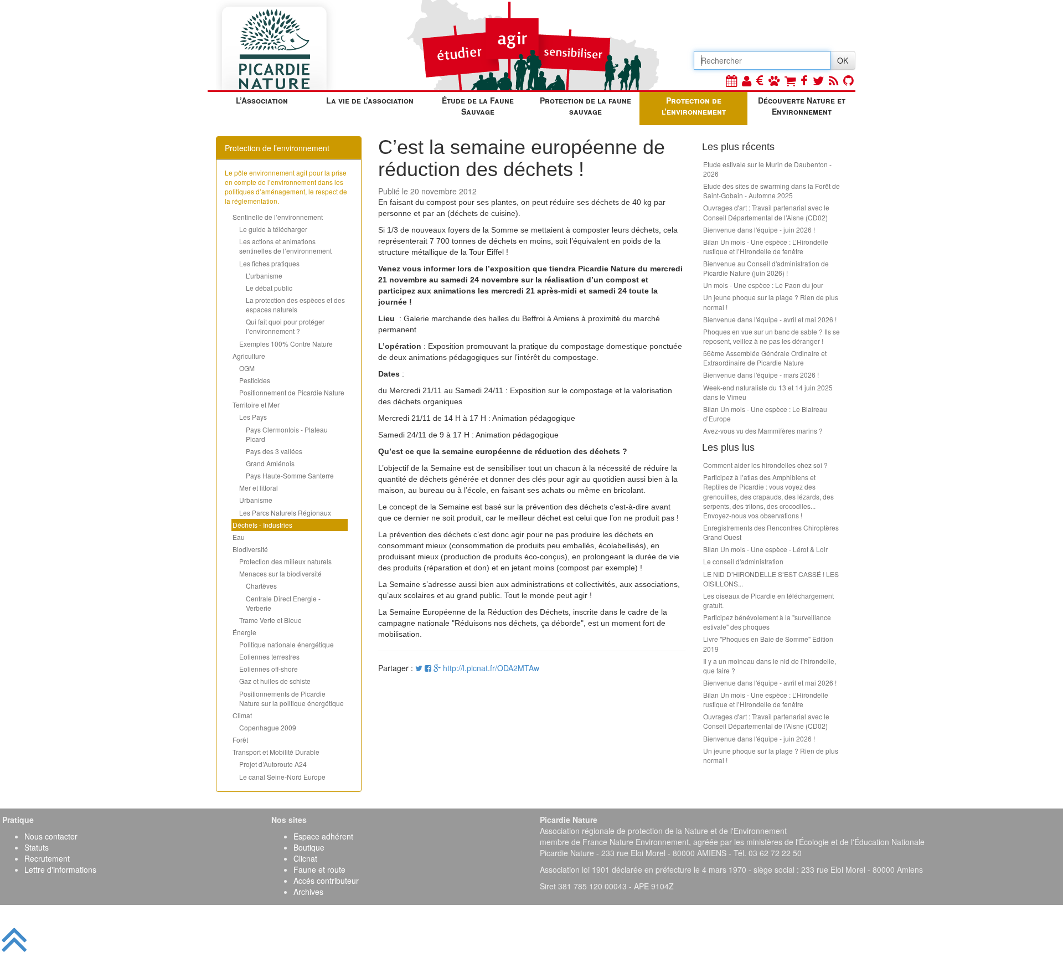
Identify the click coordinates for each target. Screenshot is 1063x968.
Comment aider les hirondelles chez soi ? (765, 465)
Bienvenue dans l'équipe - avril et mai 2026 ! (770, 319)
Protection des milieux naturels (285, 561)
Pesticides (254, 380)
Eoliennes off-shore (268, 668)
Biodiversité (250, 549)
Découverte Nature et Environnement (801, 106)
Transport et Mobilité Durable (276, 751)
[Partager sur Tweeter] (420, 667)
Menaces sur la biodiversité (280, 573)
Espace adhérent (323, 836)
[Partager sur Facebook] (428, 667)
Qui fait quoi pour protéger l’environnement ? (285, 326)
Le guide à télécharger (273, 229)
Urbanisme (255, 499)
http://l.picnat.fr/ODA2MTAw (491, 667)
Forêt (240, 739)
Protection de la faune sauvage (585, 106)
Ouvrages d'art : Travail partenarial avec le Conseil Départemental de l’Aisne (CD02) (766, 212)
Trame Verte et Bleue (270, 620)
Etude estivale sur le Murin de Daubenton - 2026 (767, 168)
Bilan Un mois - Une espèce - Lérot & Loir (765, 549)
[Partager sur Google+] (437, 667)
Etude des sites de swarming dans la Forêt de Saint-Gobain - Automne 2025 (771, 190)
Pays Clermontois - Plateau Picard (287, 434)
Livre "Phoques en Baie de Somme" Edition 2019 (768, 643)
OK (842, 60)
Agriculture (249, 356)
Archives (308, 891)
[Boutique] (790, 80)
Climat (242, 715)
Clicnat (305, 858)
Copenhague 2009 (267, 727)
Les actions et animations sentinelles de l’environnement (285, 245)
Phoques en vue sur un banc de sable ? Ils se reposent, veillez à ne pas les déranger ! (771, 336)
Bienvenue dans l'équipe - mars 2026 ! (761, 374)
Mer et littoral (258, 487)
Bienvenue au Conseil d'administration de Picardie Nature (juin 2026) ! (766, 268)
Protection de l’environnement (694, 106)
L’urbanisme (264, 275)
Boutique (308, 847)
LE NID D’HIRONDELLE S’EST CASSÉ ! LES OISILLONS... (771, 578)
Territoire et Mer (256, 404)
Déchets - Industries (262, 524)
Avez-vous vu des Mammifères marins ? (763, 430)
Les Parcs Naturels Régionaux (285, 512)
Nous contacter (51, 836)
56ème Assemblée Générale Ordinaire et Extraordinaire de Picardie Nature (765, 357)
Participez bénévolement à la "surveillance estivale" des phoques (767, 621)
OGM (247, 368)
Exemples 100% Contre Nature (286, 343)
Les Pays (253, 416)
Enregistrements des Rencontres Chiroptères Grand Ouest (771, 532)
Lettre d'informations (60, 869)
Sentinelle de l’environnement (278, 217)
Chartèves (261, 585)
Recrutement (47, 858)
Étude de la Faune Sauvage (478, 106)
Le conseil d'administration (743, 561)
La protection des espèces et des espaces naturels (295, 304)
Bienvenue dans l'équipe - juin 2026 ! (759, 229)
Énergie (244, 632)
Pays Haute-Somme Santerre (290, 475)
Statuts (36, 847)
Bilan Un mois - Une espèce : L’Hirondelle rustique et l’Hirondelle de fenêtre (765, 246)
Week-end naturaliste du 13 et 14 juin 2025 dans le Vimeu (768, 392)
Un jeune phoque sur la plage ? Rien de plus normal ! (770, 301)
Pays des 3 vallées (274, 451)
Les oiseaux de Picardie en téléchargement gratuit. (768, 600)
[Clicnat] (774, 80)
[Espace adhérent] (746, 80)
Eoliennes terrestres (269, 656)
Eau (239, 537)
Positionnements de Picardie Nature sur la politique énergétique (291, 698)
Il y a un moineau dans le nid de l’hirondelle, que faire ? (769, 665)
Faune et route (319, 869)
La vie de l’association (370, 100)
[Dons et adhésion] (759, 80)
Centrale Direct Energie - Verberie (283, 603)
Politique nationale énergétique (286, 644)
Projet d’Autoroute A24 (273, 764)
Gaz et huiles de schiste (275, 681)
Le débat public (269, 287)
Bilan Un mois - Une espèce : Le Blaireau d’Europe (765, 413)
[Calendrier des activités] (731, 80)
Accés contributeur (326, 880)
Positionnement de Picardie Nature (291, 392)
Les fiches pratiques (269, 263)
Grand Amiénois (270, 463)
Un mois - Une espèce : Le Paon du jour (763, 285)
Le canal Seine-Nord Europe (282, 776)
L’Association (262, 100)
